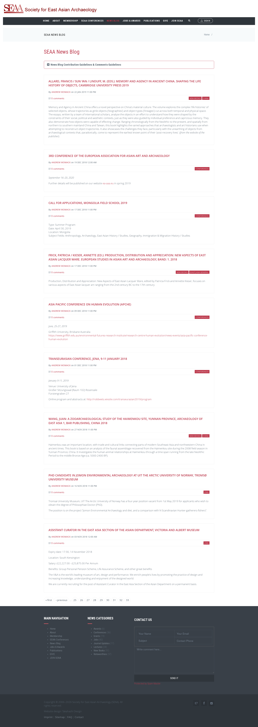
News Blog (113, 20)
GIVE (165, 20)
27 (89, 600)
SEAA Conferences (92, 20)
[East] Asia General (199, 272)
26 (82, 600)
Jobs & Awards (131, 20)
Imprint (48, 717)
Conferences (202, 168)
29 (102, 600)
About (56, 20)
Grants (97, 635)
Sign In (207, 21)
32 (121, 600)
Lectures (98, 646)
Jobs (206, 492)
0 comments (57, 98)
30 (108, 600)
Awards (97, 628)
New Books (195, 98)
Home (46, 20)
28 (95, 600)
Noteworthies (100, 654)
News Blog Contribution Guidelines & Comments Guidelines (85, 64)
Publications (152, 20)
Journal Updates (102, 643)
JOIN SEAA (177, 20)
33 (128, 600)
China (206, 98)
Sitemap (60, 717)
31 (115, 600)
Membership (70, 20)
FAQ (69, 717)
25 (75, 600)
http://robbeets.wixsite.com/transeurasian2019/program (119, 399)
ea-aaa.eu (108, 183)
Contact (79, 717)
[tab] (129, 65)
